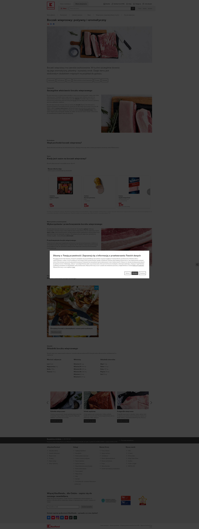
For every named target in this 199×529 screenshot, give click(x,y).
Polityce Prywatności (138, 265)
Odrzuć (127, 273)
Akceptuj (134, 273)
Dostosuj (142, 273)
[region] (99, 264)
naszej (57, 258)
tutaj (73, 267)
